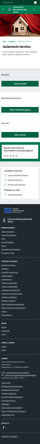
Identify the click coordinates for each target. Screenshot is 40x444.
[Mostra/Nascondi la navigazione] (2, 9)
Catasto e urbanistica (9, 283)
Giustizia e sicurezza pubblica (11, 293)
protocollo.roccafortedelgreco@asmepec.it (20, 375)
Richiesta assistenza (8, 393)
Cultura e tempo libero (9, 286)
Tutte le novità (20, 83)
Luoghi (3, 346)
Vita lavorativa (6, 315)
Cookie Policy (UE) (7, 414)
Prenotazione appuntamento (12, 386)
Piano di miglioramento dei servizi (13, 411)
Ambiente (5, 268)
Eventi (3, 350)
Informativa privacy (8, 400)
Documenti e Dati (7, 253)
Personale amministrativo (10, 249)
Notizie (3, 327)
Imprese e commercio (9, 297)
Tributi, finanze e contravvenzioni (13, 307)
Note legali (5, 404)
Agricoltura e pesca (8, 265)
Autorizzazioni (6, 279)
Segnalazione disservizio (10, 390)
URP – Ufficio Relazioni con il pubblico (15, 372)
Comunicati (5, 330)
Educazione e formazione (10, 290)
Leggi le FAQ (6, 382)
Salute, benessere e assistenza (12, 304)
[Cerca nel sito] (34, 9)
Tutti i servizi (20, 134)
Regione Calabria (8, 3)
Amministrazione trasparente (12, 397)
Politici (3, 245)
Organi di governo (7, 231)
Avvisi (3, 334)
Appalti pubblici (6, 275)
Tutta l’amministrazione (20, 109)
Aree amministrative (8, 235)
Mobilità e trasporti (8, 300)
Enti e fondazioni (7, 242)
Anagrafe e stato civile (9, 272)
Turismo (4, 311)
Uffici (3, 238)
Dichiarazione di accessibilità (11, 407)
